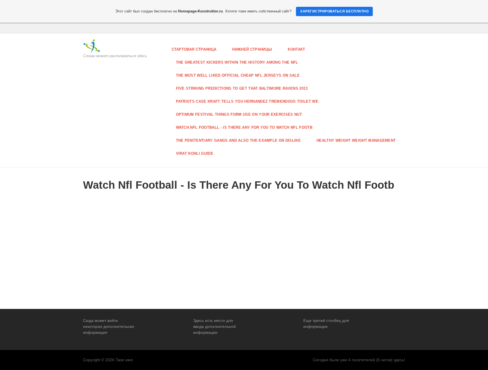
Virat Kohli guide (194, 153)
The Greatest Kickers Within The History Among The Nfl (237, 62)
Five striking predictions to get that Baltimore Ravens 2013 (242, 88)
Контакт (296, 49)
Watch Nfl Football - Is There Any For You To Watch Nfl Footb (244, 127)
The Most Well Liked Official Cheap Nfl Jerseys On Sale (238, 75)
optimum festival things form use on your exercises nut (239, 114)
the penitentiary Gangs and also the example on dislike (238, 140)
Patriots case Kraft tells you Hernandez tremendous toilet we (247, 101)
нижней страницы (252, 49)
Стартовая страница (194, 49)
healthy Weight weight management (356, 140)
